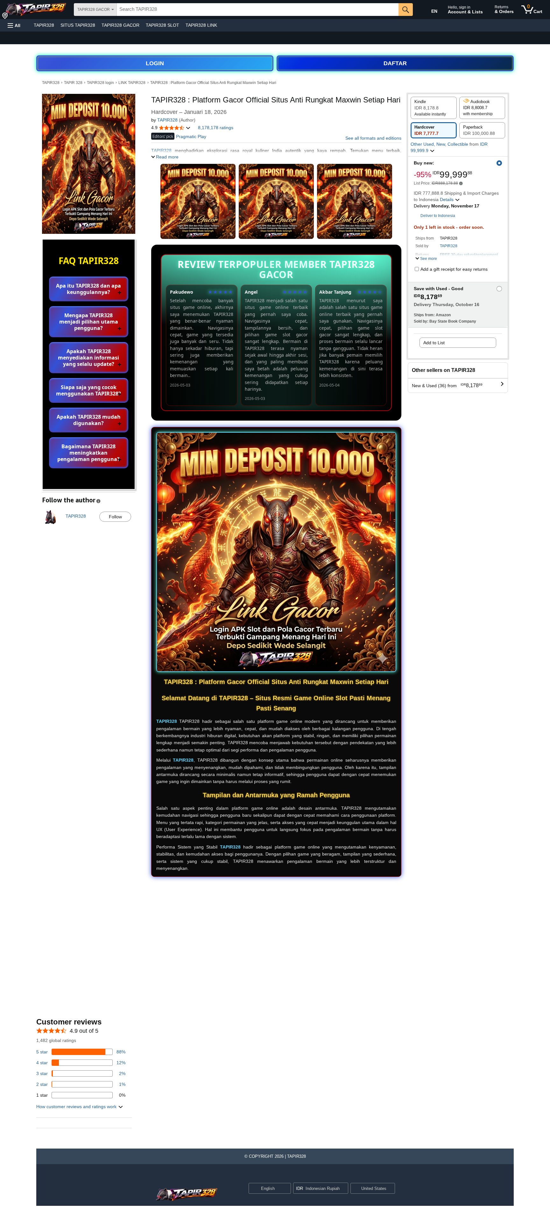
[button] (14, 25)
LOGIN (155, 63)
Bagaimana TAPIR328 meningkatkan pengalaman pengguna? (88, 453)
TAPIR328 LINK (201, 25)
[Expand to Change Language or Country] (286, 1189)
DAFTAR (395, 63)
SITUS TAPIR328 (77, 25)
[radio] (433, 108)
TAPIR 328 (73, 82)
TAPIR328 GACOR (120, 25)
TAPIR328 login (100, 82)
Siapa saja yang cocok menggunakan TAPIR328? (88, 390)
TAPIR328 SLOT (162, 25)
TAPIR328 (44, 25)
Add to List (434, 342)
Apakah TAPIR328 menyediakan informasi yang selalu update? (88, 357)
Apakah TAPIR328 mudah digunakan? (89, 420)
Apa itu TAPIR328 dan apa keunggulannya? (88, 289)
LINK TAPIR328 (131, 82)
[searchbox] (257, 9)
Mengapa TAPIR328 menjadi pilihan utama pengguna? (88, 322)
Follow (115, 516)
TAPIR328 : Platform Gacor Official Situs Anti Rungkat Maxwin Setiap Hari (213, 82)
